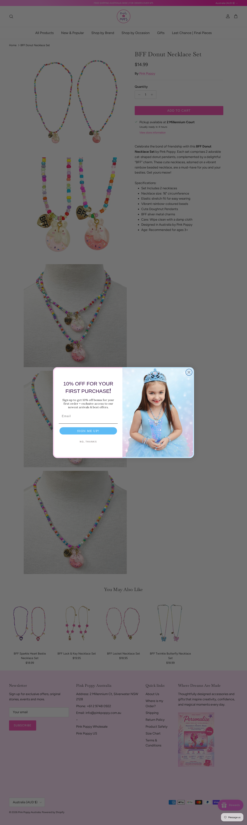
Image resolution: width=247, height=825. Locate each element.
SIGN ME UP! (88, 431)
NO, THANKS (88, 441)
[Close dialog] (189, 372)
